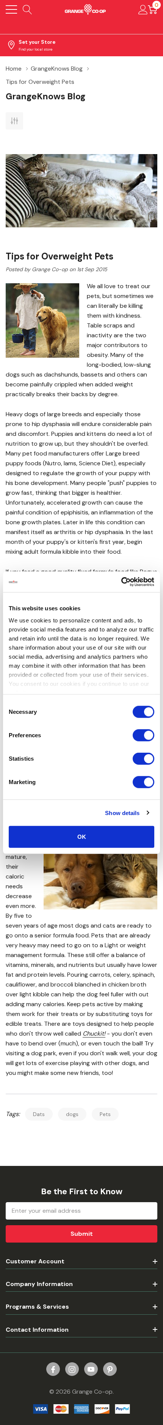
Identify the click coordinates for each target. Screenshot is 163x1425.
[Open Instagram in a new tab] (72, 1369)
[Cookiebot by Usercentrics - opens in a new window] (121, 582)
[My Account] (143, 9)
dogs (72, 1114)
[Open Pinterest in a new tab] (109, 1369)
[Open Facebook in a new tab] (53, 1369)
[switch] (143, 735)
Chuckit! (94, 1033)
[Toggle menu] (11, 9)
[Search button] (27, 9)
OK (81, 837)
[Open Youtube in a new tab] (91, 1369)
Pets (105, 1114)
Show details (122, 812)
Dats (39, 1114)
